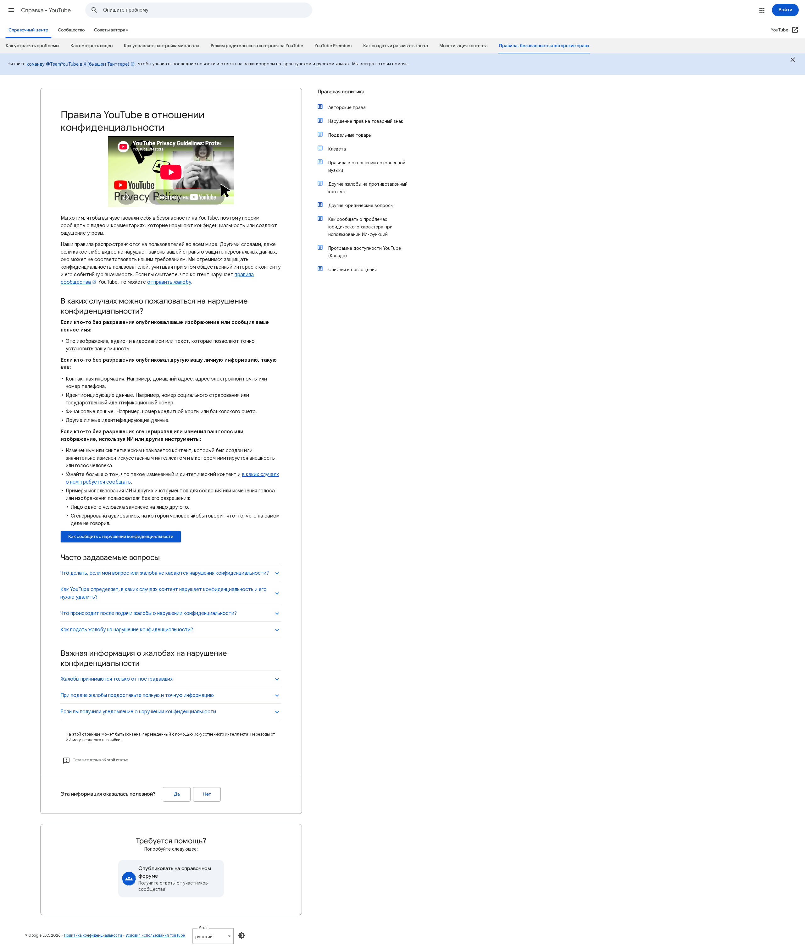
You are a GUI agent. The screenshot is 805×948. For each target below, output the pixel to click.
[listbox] (213, 936)
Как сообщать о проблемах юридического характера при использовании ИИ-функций (360, 226)
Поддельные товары (350, 135)
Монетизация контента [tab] (463, 45)
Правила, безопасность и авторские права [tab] (544, 45)
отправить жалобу (169, 282)
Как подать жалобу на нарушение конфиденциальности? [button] (126, 630)
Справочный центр (28, 30)
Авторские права (347, 107)
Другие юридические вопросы (360, 205)
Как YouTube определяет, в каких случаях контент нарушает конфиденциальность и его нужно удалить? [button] (163, 593)
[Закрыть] (793, 60)
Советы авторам (111, 30)
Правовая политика (341, 92)
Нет (207, 794)
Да (177, 794)
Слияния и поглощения (352, 269)
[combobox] (207, 10)
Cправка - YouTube (46, 10)
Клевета (337, 149)
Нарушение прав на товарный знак (365, 121)
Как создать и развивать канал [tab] (395, 45)
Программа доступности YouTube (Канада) (364, 252)
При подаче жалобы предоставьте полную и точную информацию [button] (137, 695)
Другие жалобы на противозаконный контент (368, 188)
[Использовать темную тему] (241, 935)
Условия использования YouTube (155, 935)
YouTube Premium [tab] (333, 45)
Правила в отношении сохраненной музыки (366, 166)
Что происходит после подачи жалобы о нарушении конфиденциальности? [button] (148, 613)
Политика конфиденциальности (93, 935)
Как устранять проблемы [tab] (32, 45)
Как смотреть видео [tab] (91, 45)
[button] (11, 10)
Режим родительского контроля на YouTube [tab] (257, 45)
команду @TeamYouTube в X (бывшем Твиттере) (78, 64)
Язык (203, 927)
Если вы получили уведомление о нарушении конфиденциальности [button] (138, 712)
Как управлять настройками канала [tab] (161, 45)
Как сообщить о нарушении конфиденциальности (120, 536)
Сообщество (71, 30)
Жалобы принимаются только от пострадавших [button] (116, 679)
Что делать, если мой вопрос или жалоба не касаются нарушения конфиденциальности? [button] (164, 573)
